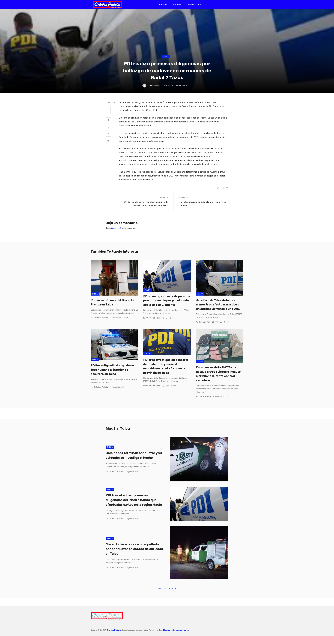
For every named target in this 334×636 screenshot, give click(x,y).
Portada (163, 4)
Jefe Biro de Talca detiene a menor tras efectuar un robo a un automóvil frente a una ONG (218, 304)
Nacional (177, 4)
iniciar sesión (116, 228)
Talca (166, 56)
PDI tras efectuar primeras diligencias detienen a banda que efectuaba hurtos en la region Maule (134, 500)
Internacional (195, 4)
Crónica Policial (154, 85)
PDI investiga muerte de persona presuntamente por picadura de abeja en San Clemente (166, 301)
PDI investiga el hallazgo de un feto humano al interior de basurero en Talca (112, 370)
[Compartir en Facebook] (108, 120)
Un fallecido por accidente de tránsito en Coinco (202, 204)
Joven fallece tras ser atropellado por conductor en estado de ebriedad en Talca (134, 548)
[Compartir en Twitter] (108, 127)
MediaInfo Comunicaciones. (176, 630)
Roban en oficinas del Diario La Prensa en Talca (112, 302)
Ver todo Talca (165, 588)
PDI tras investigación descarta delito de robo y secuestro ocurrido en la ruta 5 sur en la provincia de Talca (166, 366)
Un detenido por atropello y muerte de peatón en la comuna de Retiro (146, 204)
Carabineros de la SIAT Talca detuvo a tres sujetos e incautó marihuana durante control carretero (218, 374)
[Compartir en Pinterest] (108, 134)
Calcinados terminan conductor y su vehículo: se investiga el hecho (134, 455)
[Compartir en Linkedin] (108, 140)
